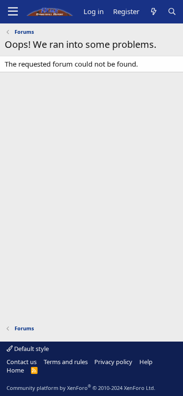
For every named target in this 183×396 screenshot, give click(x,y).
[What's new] (153, 11)
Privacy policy (113, 362)
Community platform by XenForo (81, 387)
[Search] (172, 11)
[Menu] (13, 11)
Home (15, 370)
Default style (31, 348)
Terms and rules (66, 362)
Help (145, 362)
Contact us (22, 362)
